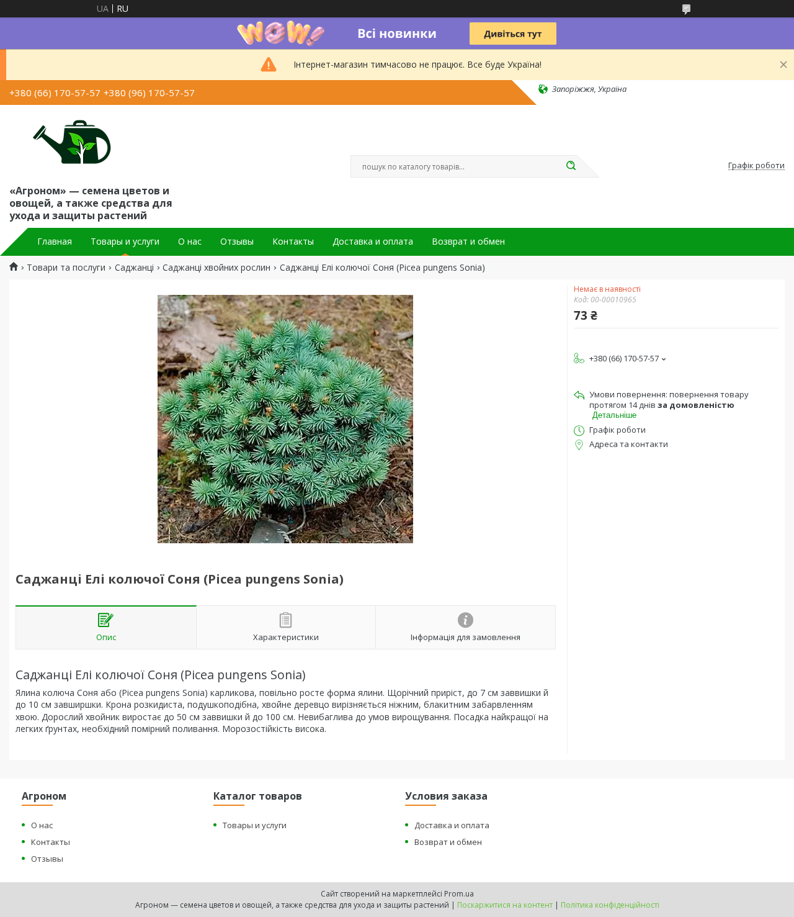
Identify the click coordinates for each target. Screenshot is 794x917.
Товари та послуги (66, 267)
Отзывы (237, 241)
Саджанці (134, 267)
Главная (54, 241)
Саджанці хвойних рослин (216, 267)
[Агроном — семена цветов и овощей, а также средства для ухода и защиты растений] (64, 142)
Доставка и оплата (372, 241)
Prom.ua (459, 893)
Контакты (293, 241)
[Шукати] (570, 166)
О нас (190, 241)
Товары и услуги (125, 241)
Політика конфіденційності (610, 905)
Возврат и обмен (468, 241)
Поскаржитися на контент (505, 905)
